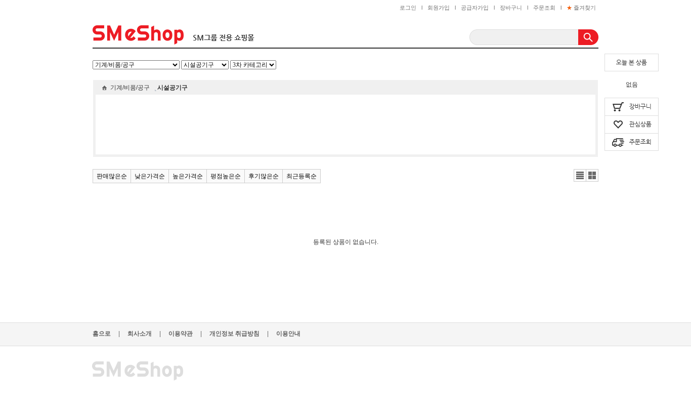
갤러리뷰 (592, 176)
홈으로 (106, 333)
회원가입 (438, 8)
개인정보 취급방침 (239, 333)
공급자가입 (475, 8)
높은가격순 (187, 176)
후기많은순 (263, 176)
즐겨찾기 (581, 8)
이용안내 (288, 333)
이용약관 (185, 333)
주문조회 (544, 8)
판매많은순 (112, 176)
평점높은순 (225, 176)
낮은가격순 (150, 176)
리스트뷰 (580, 176)
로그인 (408, 8)
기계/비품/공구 (130, 87)
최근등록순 (301, 176)
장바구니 (511, 8)
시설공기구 (172, 87)
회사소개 (144, 333)
